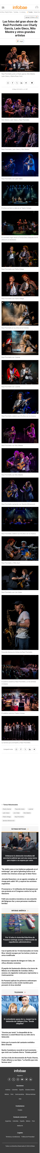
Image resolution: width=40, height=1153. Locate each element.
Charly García (7, 809)
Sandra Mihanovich (8, 820)
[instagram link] (17, 1079)
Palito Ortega (7, 817)
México (7, 1094)
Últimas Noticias (30, 1094)
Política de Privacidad (27, 1137)
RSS (20, 1099)
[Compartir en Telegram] (26, 83)
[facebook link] (9, 1079)
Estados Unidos (30, 1089)
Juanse (30, 809)
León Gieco (6, 813)
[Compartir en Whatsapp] (8, 83)
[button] (3, 7)
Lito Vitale (16, 813)
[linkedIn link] (30, 1079)
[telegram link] (26, 1079)
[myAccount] (36, 7)
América (7, 1089)
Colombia (15, 1089)
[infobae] (20, 7)
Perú (12, 1094)
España (21, 1089)
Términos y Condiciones (13, 1137)
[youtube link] (22, 1079)
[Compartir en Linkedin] (21, 83)
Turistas (13, 12)
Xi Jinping (20, 12)
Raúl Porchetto (19, 817)
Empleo (20, 1110)
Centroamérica (19, 1094)
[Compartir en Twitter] (17, 83)
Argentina (8, 1121)
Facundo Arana (19, 809)
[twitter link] (13, 1079)
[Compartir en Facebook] (12, 83)
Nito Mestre (26, 813)
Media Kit (20, 1125)
